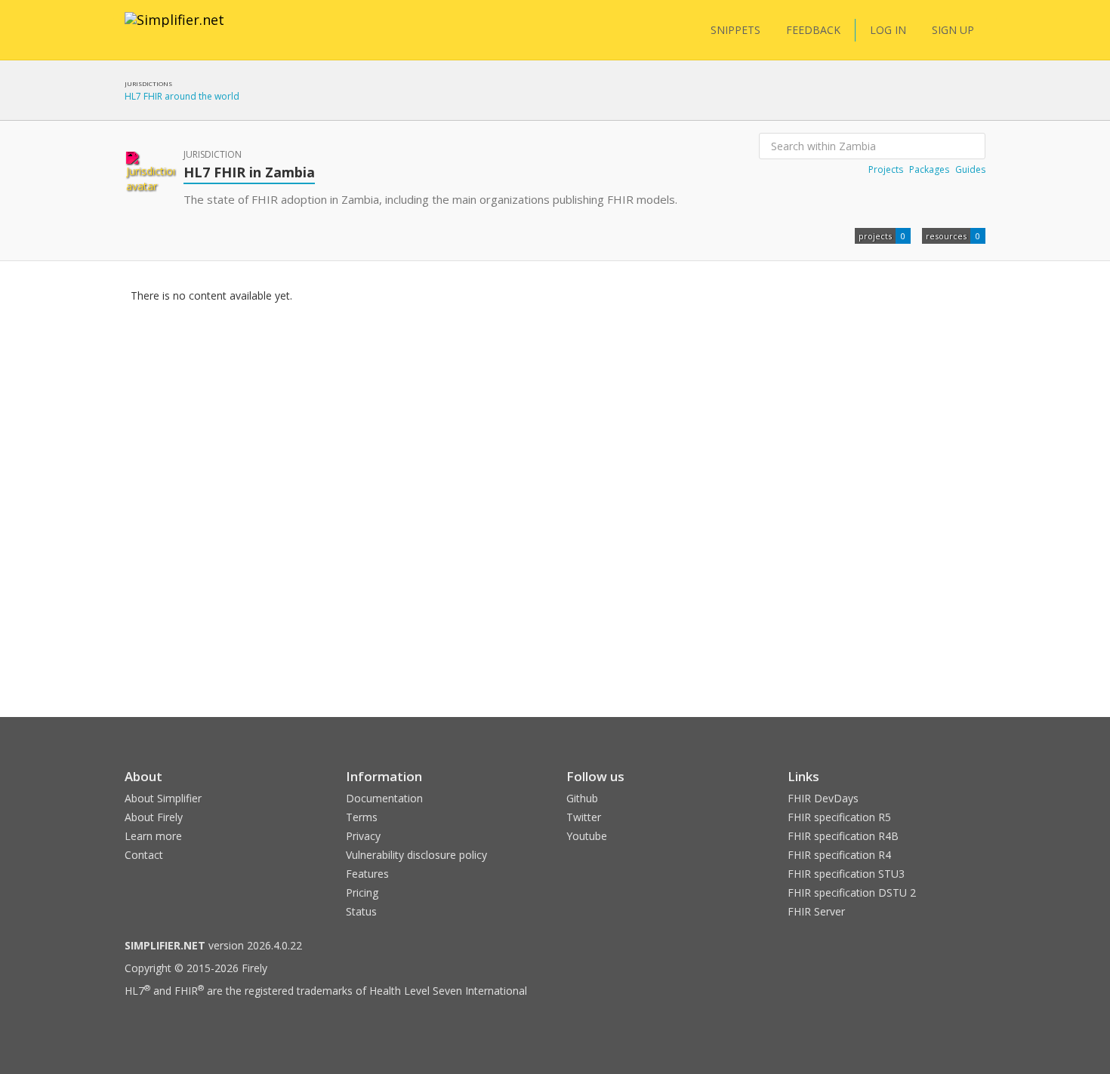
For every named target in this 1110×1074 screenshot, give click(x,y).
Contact (144, 855)
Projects (885, 169)
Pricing (362, 892)
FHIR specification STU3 (846, 873)
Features (367, 873)
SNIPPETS (735, 30)
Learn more (153, 836)
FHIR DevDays (823, 798)
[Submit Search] (972, 146)
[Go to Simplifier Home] (174, 29)
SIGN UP (953, 30)
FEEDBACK (813, 30)
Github (582, 798)
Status (361, 911)
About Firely (154, 817)
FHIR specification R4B (843, 836)
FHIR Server (816, 911)
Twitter (583, 817)
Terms (362, 817)
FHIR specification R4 (839, 855)
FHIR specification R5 (839, 817)
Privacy (363, 836)
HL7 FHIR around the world (182, 96)
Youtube (586, 836)
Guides (970, 169)
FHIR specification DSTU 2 (852, 892)
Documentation (384, 798)
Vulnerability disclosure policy (416, 855)
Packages (929, 169)
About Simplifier (163, 798)
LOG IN (888, 30)
